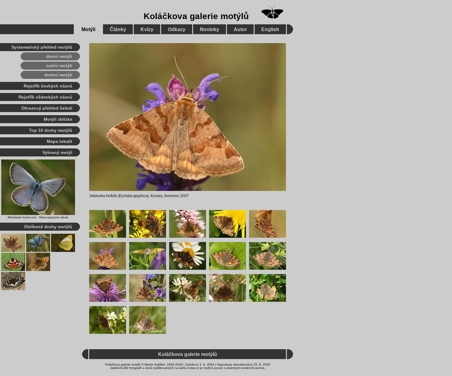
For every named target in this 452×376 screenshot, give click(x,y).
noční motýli (59, 65)
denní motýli (59, 56)
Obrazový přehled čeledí (46, 108)
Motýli (88, 29)
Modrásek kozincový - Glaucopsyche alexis (38, 217)
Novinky (209, 29)
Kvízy (147, 29)
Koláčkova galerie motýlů (196, 16)
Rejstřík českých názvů (48, 85)
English (270, 29)
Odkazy (176, 29)
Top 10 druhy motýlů (50, 130)
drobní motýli (58, 74)
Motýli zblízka (58, 119)
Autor (240, 29)
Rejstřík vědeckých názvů (45, 97)
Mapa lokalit (59, 141)
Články (118, 29)
